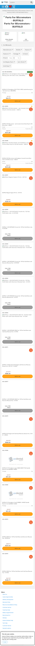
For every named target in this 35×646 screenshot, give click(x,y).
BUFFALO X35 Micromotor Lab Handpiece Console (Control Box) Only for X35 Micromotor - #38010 (16, 159)
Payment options (7, 628)
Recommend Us (6, 615)
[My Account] (6, 6)
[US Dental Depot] (4, 3)
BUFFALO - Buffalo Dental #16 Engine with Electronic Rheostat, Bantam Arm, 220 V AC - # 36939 (16, 365)
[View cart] (14, 6)
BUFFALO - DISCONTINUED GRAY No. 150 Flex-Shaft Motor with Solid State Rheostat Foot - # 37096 (16, 331)
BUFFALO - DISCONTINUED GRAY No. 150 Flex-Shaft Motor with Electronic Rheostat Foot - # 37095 (16, 399)
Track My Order (6, 610)
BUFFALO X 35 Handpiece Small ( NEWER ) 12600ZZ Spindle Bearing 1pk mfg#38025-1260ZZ (15, 503)
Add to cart (17, 101)
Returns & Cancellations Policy (10, 604)
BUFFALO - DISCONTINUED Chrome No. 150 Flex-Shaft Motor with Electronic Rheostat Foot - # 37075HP (17, 262)
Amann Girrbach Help (8, 620)
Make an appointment (8, 612)
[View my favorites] (10, 6)
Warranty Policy (6, 602)
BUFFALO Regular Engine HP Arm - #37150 (12, 192)
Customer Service (7, 607)
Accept (4, 642)
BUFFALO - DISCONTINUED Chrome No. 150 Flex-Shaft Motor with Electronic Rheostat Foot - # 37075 (17, 296)
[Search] (31, 2)
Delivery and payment (8, 599)
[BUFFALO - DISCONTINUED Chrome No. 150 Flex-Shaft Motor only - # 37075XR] (17, 218)
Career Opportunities (8, 597)
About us (5, 594)
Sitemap (5, 618)
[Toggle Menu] (3, 6)
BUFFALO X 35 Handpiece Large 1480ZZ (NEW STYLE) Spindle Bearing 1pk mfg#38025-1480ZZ (16, 468)
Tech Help (5, 623)
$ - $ (9, 58)
